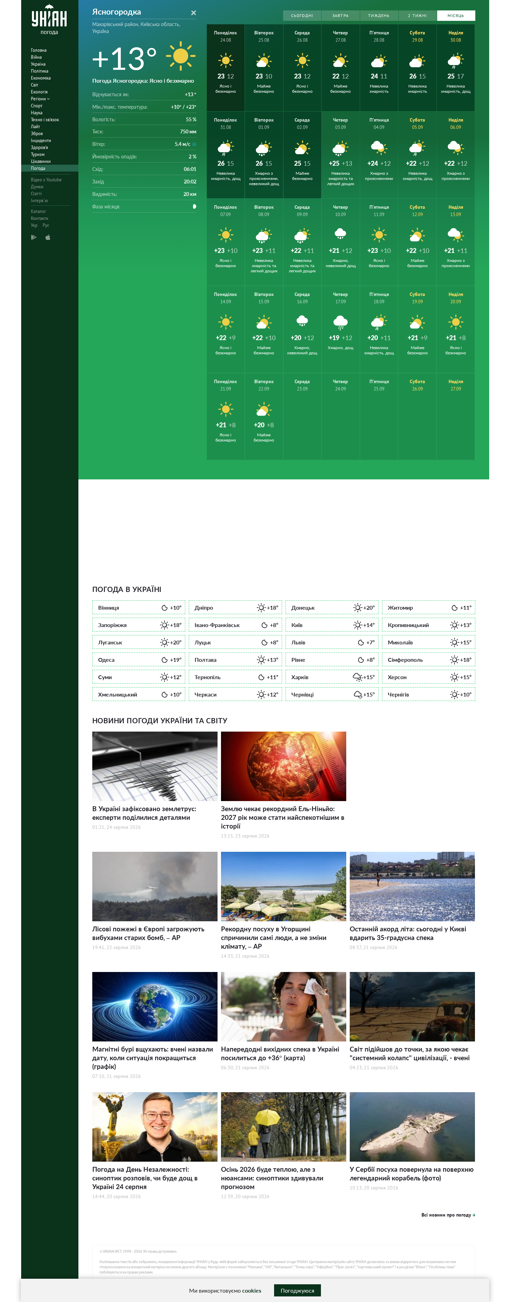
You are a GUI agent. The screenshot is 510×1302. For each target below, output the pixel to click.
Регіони (39, 99)
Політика (39, 71)
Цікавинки (41, 161)
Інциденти (41, 140)
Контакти (39, 218)
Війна (36, 57)
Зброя (37, 134)
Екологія (39, 92)
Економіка (41, 78)
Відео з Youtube (46, 180)
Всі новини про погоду (446, 1214)
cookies (251, 1290)
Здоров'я (39, 147)
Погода (38, 168)
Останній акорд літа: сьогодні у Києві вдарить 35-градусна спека (408, 933)
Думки (37, 187)
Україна (38, 64)
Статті (36, 194)
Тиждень (379, 15)
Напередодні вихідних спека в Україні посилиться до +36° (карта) (280, 1053)
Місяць (456, 15)
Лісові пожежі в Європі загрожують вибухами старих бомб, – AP (148, 933)
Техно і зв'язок (45, 120)
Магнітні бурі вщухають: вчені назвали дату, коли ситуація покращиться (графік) (152, 1057)
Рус (46, 225)
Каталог (38, 211)
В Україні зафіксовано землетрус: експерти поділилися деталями (144, 813)
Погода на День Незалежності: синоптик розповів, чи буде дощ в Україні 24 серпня (145, 1177)
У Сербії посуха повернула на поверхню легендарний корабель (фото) (412, 1173)
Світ (34, 85)
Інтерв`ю (39, 201)
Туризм (37, 154)
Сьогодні (302, 15)
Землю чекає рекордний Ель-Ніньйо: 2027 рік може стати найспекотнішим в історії (283, 817)
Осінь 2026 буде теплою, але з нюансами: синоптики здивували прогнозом (272, 1177)
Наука (36, 113)
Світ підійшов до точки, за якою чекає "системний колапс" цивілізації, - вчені (410, 1053)
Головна (38, 50)
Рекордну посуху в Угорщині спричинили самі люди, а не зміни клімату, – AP (273, 937)
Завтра (340, 15)
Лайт (35, 127)
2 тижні (417, 15)
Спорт (36, 106)
